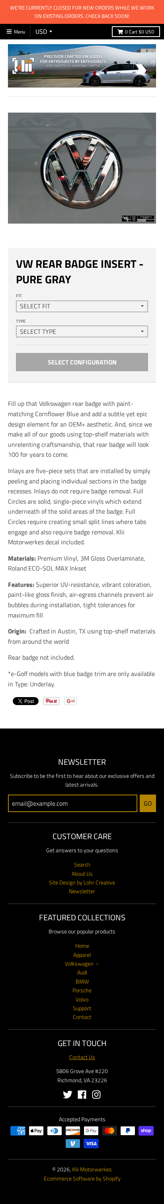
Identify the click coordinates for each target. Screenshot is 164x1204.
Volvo (82, 999)
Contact (82, 1017)
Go (148, 803)
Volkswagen (79, 963)
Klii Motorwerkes (92, 1169)
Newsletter (82, 891)
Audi (82, 972)
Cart (139, 31)
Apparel (82, 955)
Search (82, 864)
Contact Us (82, 1057)
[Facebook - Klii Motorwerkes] (82, 1094)
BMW (82, 981)
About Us (82, 873)
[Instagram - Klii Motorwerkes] (96, 1094)
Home (82, 945)
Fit (19, 295)
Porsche (82, 990)
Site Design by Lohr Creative (82, 882)
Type (20, 321)
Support (82, 1008)
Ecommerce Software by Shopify (82, 1178)
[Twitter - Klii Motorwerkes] (67, 1094)
